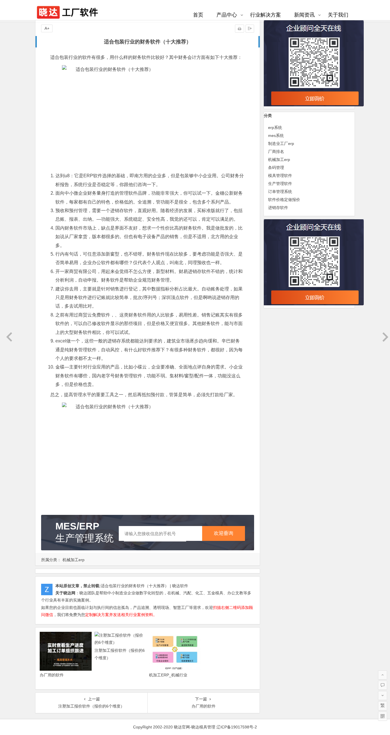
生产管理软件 (280, 183)
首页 (198, 15)
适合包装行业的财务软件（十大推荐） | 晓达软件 (144, 585)
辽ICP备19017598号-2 (236, 727)
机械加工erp (74, 559)
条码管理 (276, 167)
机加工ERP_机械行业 (168, 675)
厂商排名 (276, 151)
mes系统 (276, 135)
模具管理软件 (280, 175)
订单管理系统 (280, 191)
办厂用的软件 (52, 675)
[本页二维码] (382, 716)
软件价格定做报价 (284, 199)
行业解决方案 (265, 15)
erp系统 (275, 127)
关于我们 (338, 15)
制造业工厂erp (281, 143)
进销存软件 (278, 207)
